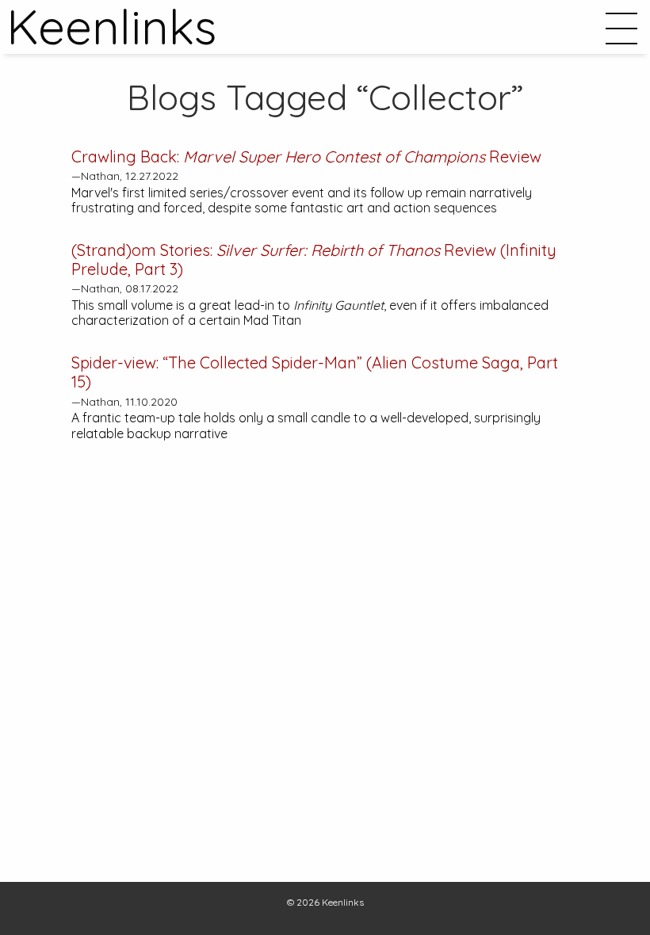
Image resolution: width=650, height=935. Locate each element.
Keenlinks (343, 902)
